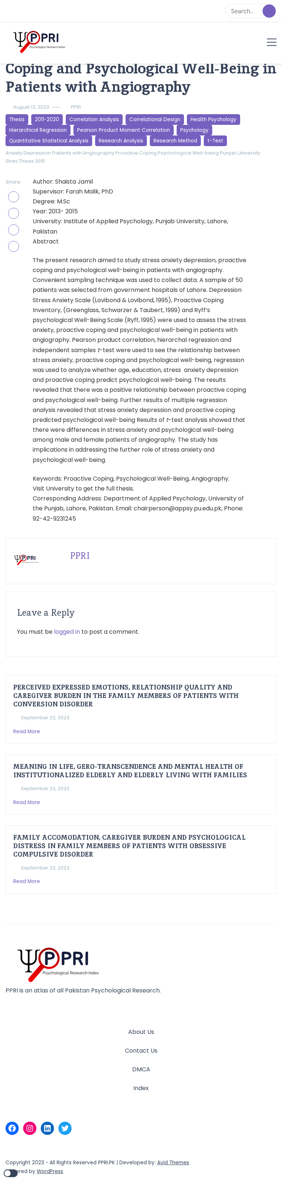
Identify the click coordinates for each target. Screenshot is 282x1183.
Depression (37, 153)
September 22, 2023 (45, 717)
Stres (12, 161)
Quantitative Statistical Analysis (48, 140)
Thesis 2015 (32, 161)
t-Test (215, 140)
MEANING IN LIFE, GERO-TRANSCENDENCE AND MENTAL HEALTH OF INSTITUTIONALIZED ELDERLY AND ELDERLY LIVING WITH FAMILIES (130, 770)
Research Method (175, 140)
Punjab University (240, 153)
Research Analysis (121, 140)
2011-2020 (47, 119)
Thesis (17, 119)
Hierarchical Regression (38, 130)
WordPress (50, 1171)
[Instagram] (29, 1128)
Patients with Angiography (83, 153)
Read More (27, 731)
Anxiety (14, 153)
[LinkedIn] (47, 1128)
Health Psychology (213, 119)
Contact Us (141, 1050)
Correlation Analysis (94, 119)
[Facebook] (12, 1128)
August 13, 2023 (31, 107)
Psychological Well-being (188, 153)
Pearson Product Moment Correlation (123, 130)
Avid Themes (173, 1162)
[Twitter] (65, 1128)
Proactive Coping (136, 153)
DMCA (141, 1069)
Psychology (194, 130)
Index (141, 1088)
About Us (141, 1032)
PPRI (76, 107)
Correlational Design (154, 119)
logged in (67, 631)
